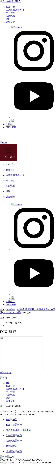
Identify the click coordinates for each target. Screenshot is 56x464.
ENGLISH (11, 127)
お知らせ (10, 6)
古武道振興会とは (15, 9)
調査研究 (10, 22)
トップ (9, 164)
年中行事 (10, 13)
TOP (8, 383)
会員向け (10, 124)
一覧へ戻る (5, 372)
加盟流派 (10, 16)
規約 (8, 19)
